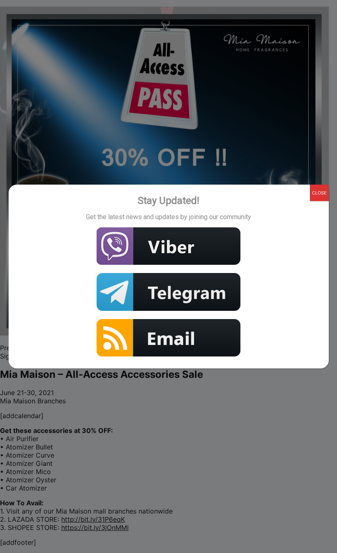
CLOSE (319, 193)
